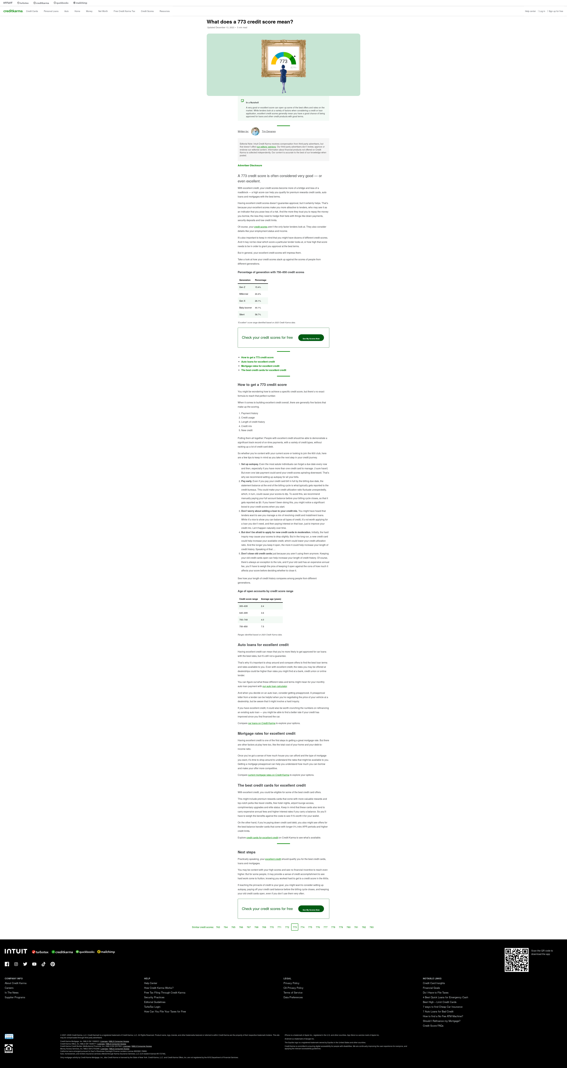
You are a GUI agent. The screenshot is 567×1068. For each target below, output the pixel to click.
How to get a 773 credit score (257, 357)
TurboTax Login (152, 1006)
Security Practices (154, 997)
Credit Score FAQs (433, 1025)
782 (364, 927)
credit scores (260, 226)
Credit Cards (32, 11)
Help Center (150, 983)
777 (326, 927)
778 (333, 927)
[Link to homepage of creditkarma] (41, 3)
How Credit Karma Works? (158, 988)
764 (226, 927)
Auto (66, 11)
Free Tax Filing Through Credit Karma (164, 992)
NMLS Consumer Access (119, 1041)
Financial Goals (431, 988)
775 (310, 927)
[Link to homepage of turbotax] (23, 3)
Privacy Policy (291, 983)
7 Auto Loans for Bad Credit (438, 1011)
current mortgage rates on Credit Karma (268, 775)
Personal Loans (51, 11)
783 (372, 927)
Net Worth (103, 11)
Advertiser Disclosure (250, 165)
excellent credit (273, 859)
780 (349, 927)
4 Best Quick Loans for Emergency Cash (445, 997)
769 (264, 927)
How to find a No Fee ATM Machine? (443, 1016)
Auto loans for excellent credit (258, 361)
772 (287, 927)
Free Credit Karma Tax (124, 11)
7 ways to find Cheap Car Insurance (442, 1006)
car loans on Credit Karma (261, 723)
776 (318, 927)
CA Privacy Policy (293, 988)
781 (356, 927)
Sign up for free (556, 11)
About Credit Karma (15, 983)
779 (341, 927)
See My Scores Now (311, 338)
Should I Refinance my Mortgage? (441, 1021)
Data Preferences (293, 997)
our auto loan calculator (275, 686)
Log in (542, 11)
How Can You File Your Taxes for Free (165, 1011)
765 (233, 927)
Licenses (104, 1041)
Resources (165, 11)
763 (218, 927)
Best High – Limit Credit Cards (440, 1002)
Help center (530, 11)
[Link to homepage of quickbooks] (61, 3)
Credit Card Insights (434, 983)
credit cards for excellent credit (262, 837)
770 (272, 927)
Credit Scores (147, 11)
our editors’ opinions (266, 146)
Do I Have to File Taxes (436, 992)
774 (302, 927)
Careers (9, 988)
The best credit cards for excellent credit (263, 370)
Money (89, 11)
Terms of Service (293, 992)
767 (249, 927)
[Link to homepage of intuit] (8, 2)
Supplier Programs (15, 997)
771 (279, 927)
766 (241, 927)
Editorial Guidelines (155, 1002)
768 (256, 927)
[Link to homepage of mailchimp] (80, 3)
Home (77, 11)
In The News (12, 992)
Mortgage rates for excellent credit (260, 366)
